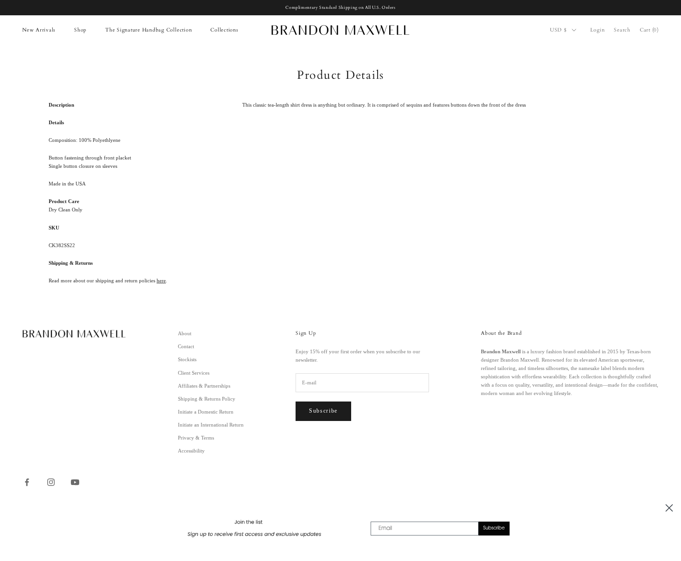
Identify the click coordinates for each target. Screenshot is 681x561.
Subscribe (323, 411)
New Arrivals (39, 29)
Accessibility (191, 450)
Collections (224, 29)
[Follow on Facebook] (27, 482)
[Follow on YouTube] (75, 482)
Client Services (193, 373)
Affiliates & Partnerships (204, 386)
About (184, 333)
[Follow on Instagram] (51, 482)
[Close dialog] (669, 508)
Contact (186, 346)
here (161, 280)
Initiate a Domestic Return (205, 411)
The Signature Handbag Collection (148, 29)
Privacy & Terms (196, 437)
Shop (80, 29)
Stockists (187, 359)
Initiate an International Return (211, 424)
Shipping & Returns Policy (206, 399)
